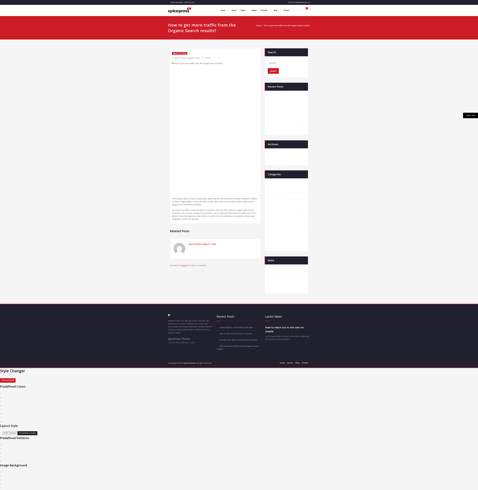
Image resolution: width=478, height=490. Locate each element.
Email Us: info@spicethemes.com (299, 2)
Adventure (275, 184)
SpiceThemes (189, 363)
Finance (274, 209)
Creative (274, 202)
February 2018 (277, 160)
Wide (5, 433)
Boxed (13, 433)
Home (223, 10)
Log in (273, 270)
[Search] (297, 10)
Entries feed (275, 276)
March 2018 (276, 154)
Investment (275, 215)
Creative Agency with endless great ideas (287, 96)
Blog (275, 10)
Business (274, 190)
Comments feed (277, 282)
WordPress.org (277, 288)
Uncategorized (276, 246)
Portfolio (264, 10)
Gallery (254, 10)
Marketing (275, 221)
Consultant (275, 196)
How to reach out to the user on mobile (287, 102)
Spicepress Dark (27, 433)
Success (274, 233)
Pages (243, 10)
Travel (207, 58)
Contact (286, 10)
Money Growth (277, 227)
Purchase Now (7, 380)
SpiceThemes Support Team (187, 58)
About (234, 10)
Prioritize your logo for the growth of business (238, 340)
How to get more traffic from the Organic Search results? (287, 26)
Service (290, 363)
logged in (185, 265)
